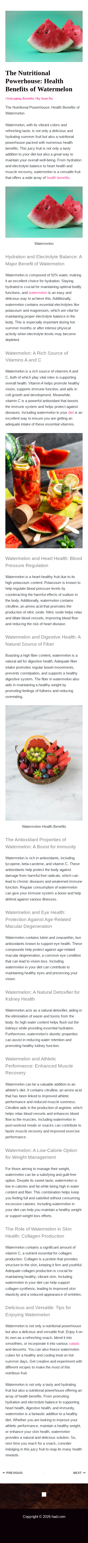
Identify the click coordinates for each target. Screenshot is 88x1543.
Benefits (28, 98)
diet (71, 412)
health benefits (58, 178)
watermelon (38, 293)
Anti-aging (14, 98)
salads (74, 1344)
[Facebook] (44, 1494)
